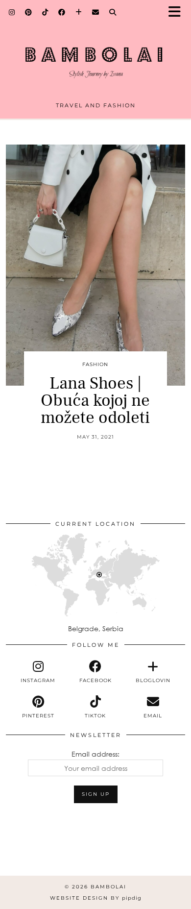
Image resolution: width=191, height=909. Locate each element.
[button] (178, 12)
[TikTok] (45, 12)
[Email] (95, 12)
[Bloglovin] (78, 12)
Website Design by (96, 898)
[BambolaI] (95, 54)
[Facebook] (62, 12)
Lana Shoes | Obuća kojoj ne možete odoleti (95, 400)
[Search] (113, 12)
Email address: (95, 754)
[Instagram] (12, 12)
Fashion (95, 364)
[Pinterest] (28, 12)
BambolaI (108, 887)
